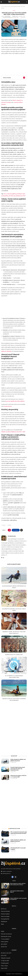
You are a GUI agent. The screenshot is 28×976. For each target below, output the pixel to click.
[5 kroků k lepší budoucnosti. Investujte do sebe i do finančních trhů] (5, 769)
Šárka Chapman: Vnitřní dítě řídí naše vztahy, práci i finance (17, 884)
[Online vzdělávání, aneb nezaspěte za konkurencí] (5, 900)
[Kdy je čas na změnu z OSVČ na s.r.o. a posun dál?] (5, 777)
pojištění (9, 525)
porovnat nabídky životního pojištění (15, 401)
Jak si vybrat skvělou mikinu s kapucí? (17, 891)
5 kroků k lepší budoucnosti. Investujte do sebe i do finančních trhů (17, 769)
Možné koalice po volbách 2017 (14, 654)
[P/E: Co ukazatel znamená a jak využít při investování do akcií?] (5, 834)
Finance (14, 928)
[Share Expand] (21, 530)
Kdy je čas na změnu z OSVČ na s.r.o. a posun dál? (18, 776)
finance (3, 525)
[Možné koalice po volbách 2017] (14, 644)
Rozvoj (14, 906)
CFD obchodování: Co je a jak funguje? (18, 848)
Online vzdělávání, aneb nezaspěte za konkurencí (18, 899)
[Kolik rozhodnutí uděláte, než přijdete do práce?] (14, 575)
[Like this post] (9, 530)
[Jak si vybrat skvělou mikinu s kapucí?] (5, 893)
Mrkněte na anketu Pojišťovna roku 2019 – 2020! (13, 431)
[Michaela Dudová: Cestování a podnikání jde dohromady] (14, 688)
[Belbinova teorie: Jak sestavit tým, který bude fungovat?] (14, 621)
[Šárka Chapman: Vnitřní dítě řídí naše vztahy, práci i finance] (5, 886)
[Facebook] (12, 877)
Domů (2, 6)
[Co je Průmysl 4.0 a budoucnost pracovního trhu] (14, 665)
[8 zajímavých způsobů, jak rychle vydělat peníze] (14, 598)
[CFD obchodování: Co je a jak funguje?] (5, 849)
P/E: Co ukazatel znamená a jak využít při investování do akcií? (18, 832)
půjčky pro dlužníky (6, 351)
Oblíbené (14, 950)
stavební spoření (8, 406)
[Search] (26, 2)
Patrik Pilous (7, 16)
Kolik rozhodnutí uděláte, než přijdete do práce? (18, 760)
